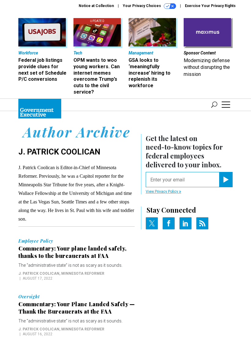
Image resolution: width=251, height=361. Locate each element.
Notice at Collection (96, 6)
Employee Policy (35, 241)
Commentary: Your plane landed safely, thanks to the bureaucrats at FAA (72, 252)
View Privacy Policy (162, 191)
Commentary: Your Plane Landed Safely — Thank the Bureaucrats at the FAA (76, 307)
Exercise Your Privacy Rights (210, 6)
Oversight (28, 297)
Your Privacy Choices (142, 6)
